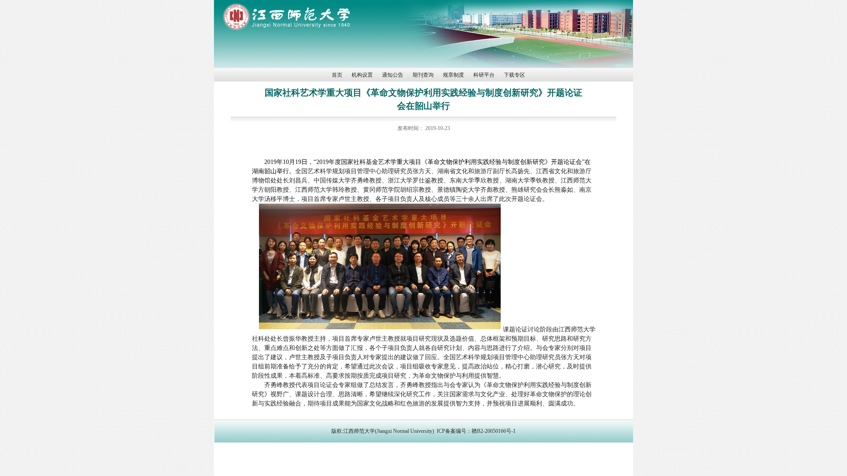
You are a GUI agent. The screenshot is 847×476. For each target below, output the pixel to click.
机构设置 (362, 75)
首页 (337, 75)
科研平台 (484, 75)
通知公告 (392, 75)
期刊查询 (423, 75)
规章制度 (453, 75)
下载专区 (514, 75)
